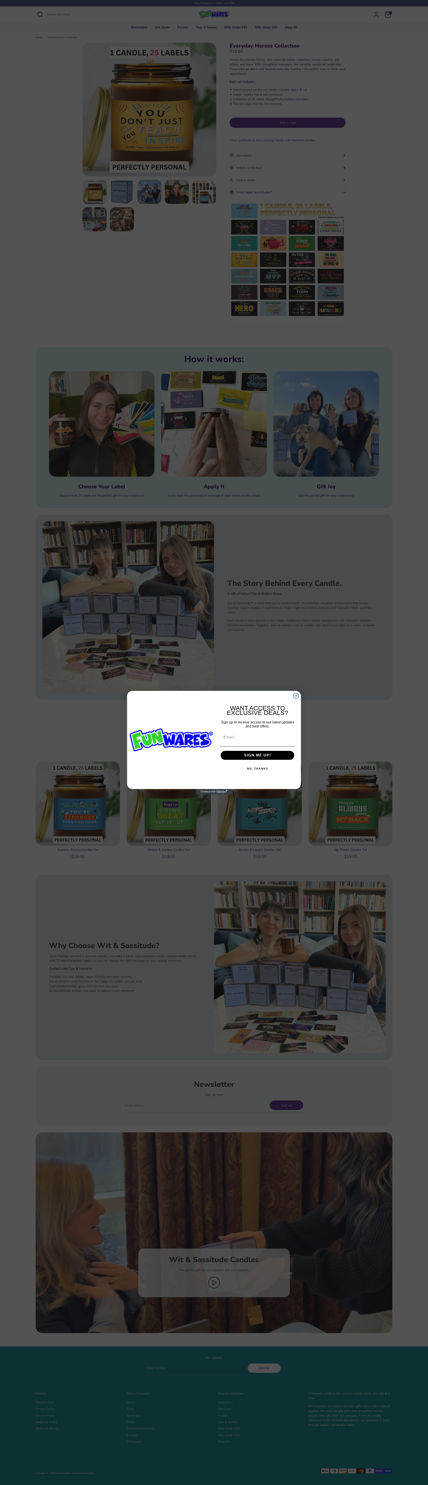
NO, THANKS (257, 768)
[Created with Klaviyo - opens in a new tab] (214, 791)
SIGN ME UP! (257, 755)
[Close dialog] (296, 695)
